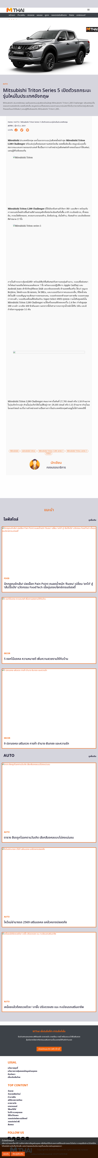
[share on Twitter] (22, 130)
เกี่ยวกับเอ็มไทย (14, 1077)
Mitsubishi (14, 451)
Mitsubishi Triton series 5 (77, 451)
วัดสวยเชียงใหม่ (14, 1094)
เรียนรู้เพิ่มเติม (17, 1153)
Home (10, 122)
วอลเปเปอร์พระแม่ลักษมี (17, 1118)
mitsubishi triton (28, 451)
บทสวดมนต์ (80, 15)
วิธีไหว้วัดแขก (13, 1115)
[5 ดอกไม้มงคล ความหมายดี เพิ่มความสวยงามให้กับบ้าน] (49, 623)
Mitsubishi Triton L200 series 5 (51, 451)
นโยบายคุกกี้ (13, 1068)
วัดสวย (71, 15)
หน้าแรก (12, 15)
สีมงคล (11, 1124)
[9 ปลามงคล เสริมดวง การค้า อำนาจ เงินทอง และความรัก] (49, 702)
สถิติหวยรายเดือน (15, 1100)
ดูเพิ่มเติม (92, 520)
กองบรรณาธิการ (56, 467)
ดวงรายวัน (12, 1103)
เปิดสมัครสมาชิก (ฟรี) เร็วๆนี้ (49, 1049)
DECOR (7, 653)
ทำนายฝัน (21, 15)
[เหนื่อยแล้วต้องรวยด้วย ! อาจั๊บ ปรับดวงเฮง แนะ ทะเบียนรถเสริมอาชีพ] (49, 965)
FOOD (6, 578)
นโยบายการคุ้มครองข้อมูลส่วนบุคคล (22, 1071)
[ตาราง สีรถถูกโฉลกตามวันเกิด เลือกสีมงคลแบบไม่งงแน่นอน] (49, 796)
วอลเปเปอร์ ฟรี (14, 1121)
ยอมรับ (6, 1153)
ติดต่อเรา (11, 1074)
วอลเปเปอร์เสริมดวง (59, 15)
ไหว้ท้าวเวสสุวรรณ (15, 1112)
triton (48, 453)
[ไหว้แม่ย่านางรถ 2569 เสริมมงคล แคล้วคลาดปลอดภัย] (49, 881)
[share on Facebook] (16, 130)
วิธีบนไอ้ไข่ (12, 1109)
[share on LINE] (27, 130)
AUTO (5, 84)
